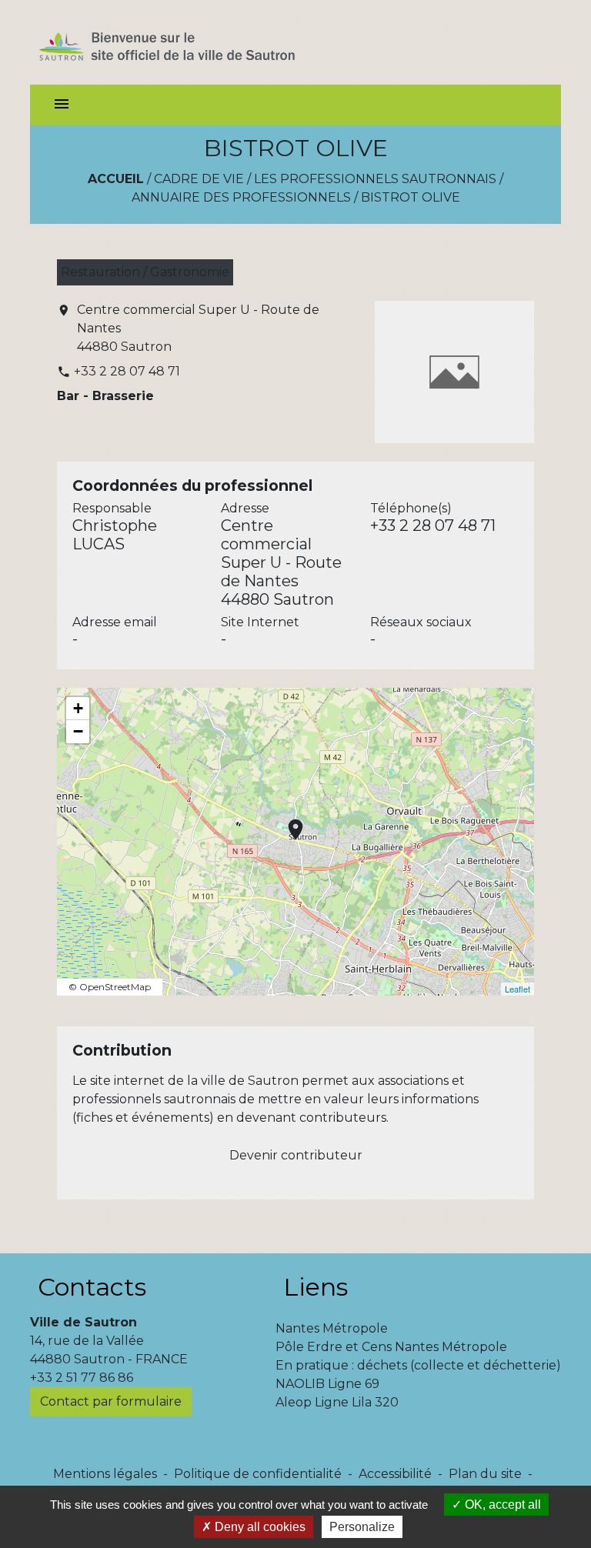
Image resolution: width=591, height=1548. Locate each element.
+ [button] (78, 708)
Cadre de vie (199, 179)
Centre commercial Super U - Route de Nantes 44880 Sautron (198, 328)
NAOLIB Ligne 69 (327, 1383)
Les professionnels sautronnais (375, 179)
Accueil (116, 179)
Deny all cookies (259, 1526)
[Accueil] (194, 42)
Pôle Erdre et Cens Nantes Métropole (391, 1346)
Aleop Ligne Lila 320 (337, 1402)
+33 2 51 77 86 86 (81, 1377)
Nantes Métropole (331, 1328)
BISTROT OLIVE (410, 197)
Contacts (92, 1287)
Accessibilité (395, 1473)
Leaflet (517, 989)
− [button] (78, 731)
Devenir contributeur (295, 1155)
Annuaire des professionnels (241, 197)
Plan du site (485, 1473)
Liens (315, 1287)
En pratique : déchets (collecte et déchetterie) (418, 1365)
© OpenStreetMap (109, 987)
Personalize (362, 1526)
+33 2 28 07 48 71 (127, 371)
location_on (287, 821)
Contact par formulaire (111, 1401)
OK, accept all (501, 1504)
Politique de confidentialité (258, 1473)
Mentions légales (105, 1473)
